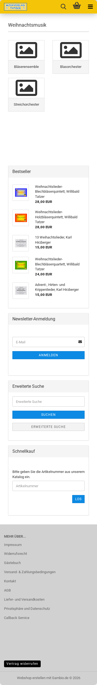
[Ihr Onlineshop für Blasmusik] (13, 6)
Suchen (48, 415)
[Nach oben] (82, 677)
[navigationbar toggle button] (90, 6)
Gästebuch (12, 563)
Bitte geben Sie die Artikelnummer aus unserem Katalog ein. (48, 474)
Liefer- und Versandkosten (24, 599)
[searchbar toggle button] (63, 6)
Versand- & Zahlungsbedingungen (30, 572)
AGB (7, 590)
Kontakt (10, 581)
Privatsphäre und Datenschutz (27, 609)
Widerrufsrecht (15, 554)
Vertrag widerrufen (22, 664)
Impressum (13, 545)
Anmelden (48, 355)
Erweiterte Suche (48, 427)
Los (78, 499)
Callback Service (16, 618)
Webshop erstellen (31, 678)
